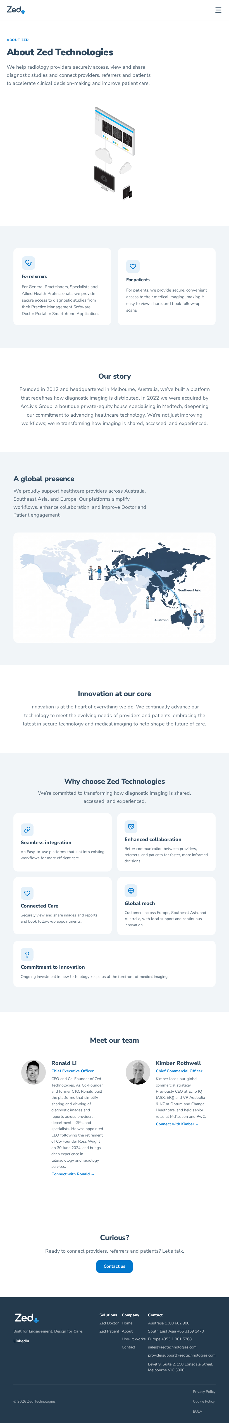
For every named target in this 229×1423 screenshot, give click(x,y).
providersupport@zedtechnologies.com (182, 1355)
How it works (134, 1339)
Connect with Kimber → (177, 1124)
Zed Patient (109, 1331)
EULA (197, 1411)
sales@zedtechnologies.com (172, 1347)
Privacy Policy (204, 1391)
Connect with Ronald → (73, 1174)
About (127, 1331)
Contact (128, 1347)
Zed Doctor (109, 1323)
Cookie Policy (204, 1401)
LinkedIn (21, 1341)
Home (127, 1323)
